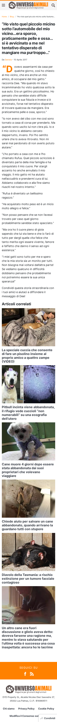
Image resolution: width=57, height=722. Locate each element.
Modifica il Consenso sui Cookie (28, 715)
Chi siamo (9, 708)
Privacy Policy (26, 708)
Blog (12, 16)
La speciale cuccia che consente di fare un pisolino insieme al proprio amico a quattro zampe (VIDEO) (27, 356)
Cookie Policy (46, 708)
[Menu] (3, 5)
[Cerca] (53, 5)
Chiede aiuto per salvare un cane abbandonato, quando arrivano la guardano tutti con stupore (27, 525)
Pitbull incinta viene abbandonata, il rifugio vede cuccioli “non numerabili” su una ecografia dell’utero (28, 413)
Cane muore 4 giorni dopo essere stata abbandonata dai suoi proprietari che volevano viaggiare (28, 470)
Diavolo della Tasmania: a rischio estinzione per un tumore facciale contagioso (28, 578)
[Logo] (28, 5)
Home (4, 16)
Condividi (49, 718)
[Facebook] (25, 673)
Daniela (8, 59)
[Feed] (32, 673)
